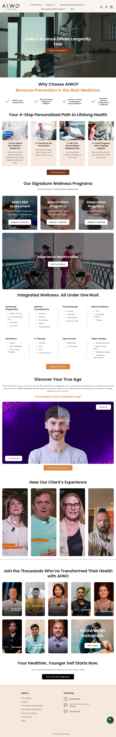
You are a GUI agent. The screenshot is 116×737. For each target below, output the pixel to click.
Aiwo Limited (64, 734)
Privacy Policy (26, 717)
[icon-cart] (111, 7)
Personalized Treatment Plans (32, 706)
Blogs (23, 721)
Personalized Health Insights (31, 709)
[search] (101, 7)
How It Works (26, 698)
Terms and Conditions (29, 713)
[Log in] (106, 7)
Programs (24, 702)
